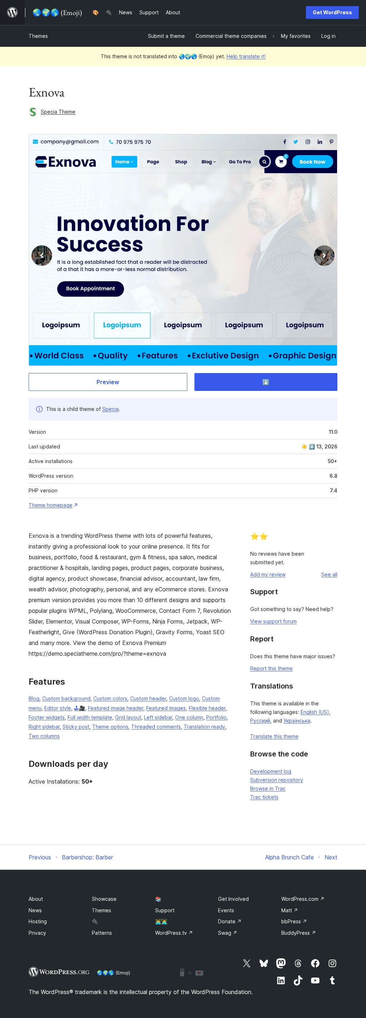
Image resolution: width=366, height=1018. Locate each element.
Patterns (102, 933)
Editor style (57, 708)
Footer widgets (47, 717)
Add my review (268, 574)
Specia (110, 409)
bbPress (294, 921)
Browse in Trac (268, 788)
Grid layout (128, 717)
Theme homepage (51, 505)
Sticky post (76, 727)
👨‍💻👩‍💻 (161, 921)
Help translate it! (246, 56)
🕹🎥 (79, 708)
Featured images (166, 708)
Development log (270, 771)
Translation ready (204, 727)
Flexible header (207, 708)
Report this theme (271, 668)
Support (164, 910)
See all (329, 574)
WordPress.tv (174, 933)
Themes (38, 36)
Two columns (44, 736)
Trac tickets (264, 797)
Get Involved (233, 899)
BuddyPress (298, 933)
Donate (230, 921)
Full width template (90, 717)
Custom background (66, 698)
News (35, 910)
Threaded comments (156, 727)
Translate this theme (274, 736)
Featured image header (115, 708)
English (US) (315, 712)
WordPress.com (303, 899)
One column (189, 717)
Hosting (38, 921)
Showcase (104, 899)
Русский (260, 720)
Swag (227, 933)
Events (226, 910)
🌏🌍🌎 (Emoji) (113, 972)
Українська (296, 720)
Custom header (148, 698)
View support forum (273, 621)
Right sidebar (44, 727)
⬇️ (265, 382)
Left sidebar (158, 717)
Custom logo (184, 698)
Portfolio (216, 717)
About (36, 899)
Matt (289, 910)
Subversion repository (276, 780)
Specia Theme (58, 112)
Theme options (110, 727)
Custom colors (110, 698)
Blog (34, 698)
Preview (108, 382)
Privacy (37, 933)
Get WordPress (332, 12)
